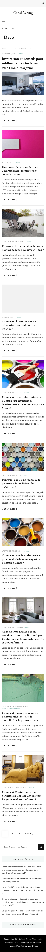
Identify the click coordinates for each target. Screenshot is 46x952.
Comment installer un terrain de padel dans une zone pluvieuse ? (22, 880)
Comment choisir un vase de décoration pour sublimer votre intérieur (21, 325)
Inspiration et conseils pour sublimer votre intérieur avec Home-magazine (22, 63)
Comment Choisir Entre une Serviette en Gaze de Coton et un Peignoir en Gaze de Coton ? (21, 795)
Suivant (28, 834)
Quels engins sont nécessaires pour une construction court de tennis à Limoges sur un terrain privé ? (23, 902)
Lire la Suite (8, 121)
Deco (21, 54)
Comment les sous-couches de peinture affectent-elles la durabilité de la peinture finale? (21, 716)
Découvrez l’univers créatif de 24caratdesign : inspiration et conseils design (20, 170)
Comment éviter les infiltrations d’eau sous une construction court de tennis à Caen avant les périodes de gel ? (21, 869)
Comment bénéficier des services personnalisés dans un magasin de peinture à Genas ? (22, 558)
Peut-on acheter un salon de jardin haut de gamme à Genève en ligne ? (23, 248)
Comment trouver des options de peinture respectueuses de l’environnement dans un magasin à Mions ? (23, 402)
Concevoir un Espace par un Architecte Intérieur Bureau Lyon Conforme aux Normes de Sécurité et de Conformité (23, 637)
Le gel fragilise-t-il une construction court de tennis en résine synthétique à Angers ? (22, 912)
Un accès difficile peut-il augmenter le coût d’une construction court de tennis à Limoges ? (22, 890)
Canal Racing (23, 12)
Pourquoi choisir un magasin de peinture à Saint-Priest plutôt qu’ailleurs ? (21, 483)
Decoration (14, 709)
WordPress (33, 946)
